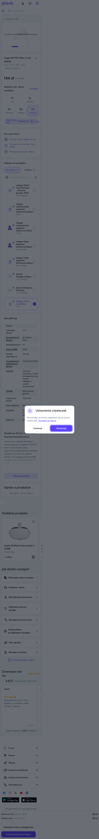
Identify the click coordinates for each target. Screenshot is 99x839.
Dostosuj (38, 428)
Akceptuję (61, 428)
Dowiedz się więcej (47, 420)
